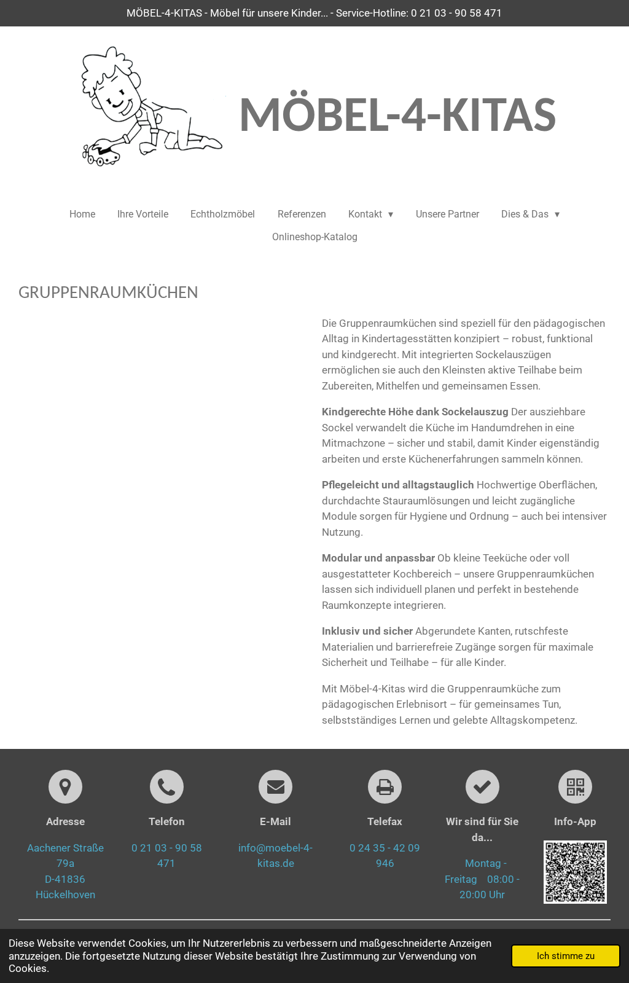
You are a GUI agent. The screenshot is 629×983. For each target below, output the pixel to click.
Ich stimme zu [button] (566, 955)
